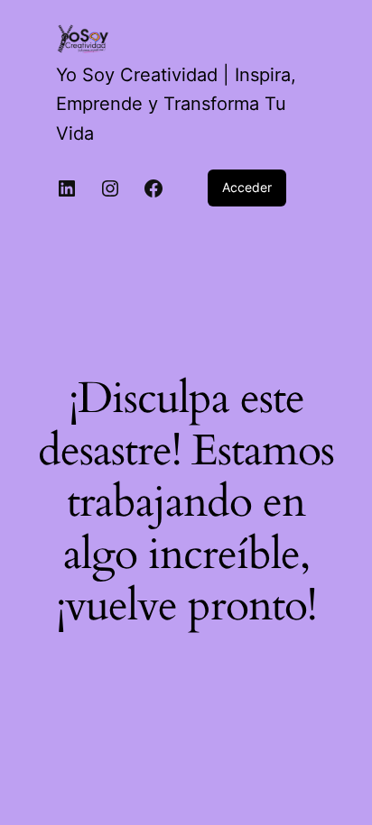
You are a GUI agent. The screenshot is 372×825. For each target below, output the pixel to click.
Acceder (247, 187)
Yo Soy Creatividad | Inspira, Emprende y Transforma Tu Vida (176, 104)
